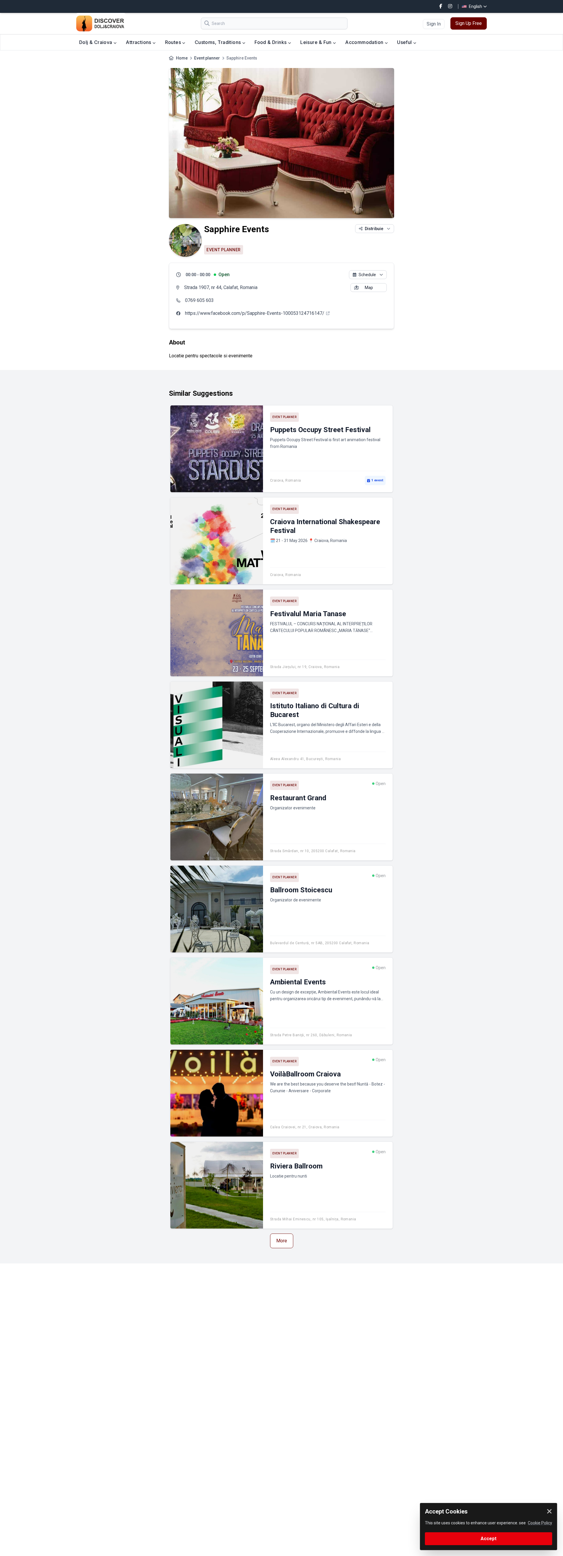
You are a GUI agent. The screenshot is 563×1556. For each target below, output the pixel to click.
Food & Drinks (271, 42)
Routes (173, 42)
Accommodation (365, 42)
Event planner (207, 58)
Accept (488, 1538)
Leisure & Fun (316, 42)
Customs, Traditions (218, 42)
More (281, 1241)
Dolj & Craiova (96, 42)
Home (182, 58)
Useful (405, 42)
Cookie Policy (540, 1523)
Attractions (139, 42)
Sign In (434, 24)
